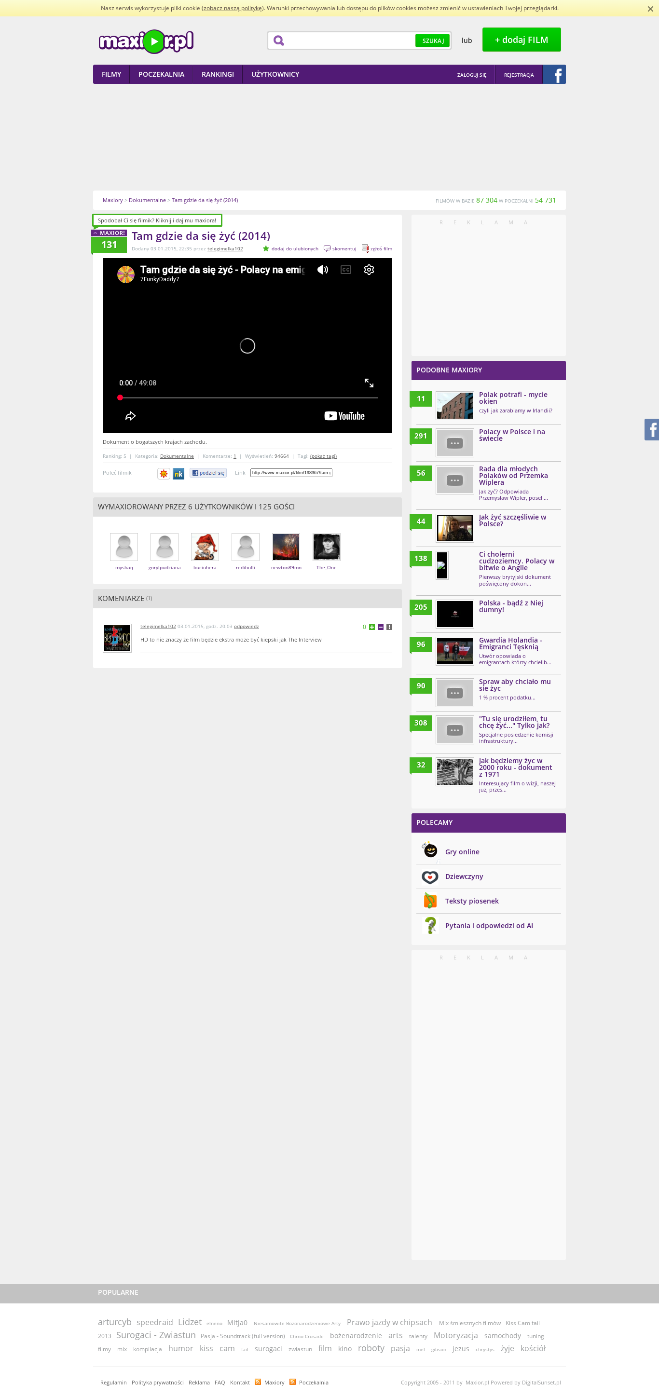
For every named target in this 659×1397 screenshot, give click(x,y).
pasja (400, 1348)
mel (420, 1349)
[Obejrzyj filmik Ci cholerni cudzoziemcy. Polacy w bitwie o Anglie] (442, 565)
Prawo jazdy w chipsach (390, 1322)
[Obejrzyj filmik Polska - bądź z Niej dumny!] (455, 614)
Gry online (462, 851)
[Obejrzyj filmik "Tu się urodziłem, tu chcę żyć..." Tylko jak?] (455, 729)
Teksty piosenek (472, 900)
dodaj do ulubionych (295, 248)
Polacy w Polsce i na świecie (512, 435)
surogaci (268, 1348)
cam (227, 1348)
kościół (533, 1348)
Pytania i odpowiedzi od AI (489, 925)
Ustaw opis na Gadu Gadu (163, 473)
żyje (507, 1348)
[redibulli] (246, 558)
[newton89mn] (286, 558)
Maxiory (274, 1382)
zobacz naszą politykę (233, 8)
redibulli (245, 567)
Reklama (199, 1382)
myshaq (124, 567)
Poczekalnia (314, 1382)
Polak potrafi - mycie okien (513, 398)
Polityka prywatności (158, 1382)
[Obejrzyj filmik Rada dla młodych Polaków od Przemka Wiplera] (455, 480)
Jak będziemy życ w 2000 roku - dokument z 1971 (515, 767)
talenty (418, 1336)
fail (244, 1349)
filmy (104, 1349)
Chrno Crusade (307, 1336)
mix (122, 1349)
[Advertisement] (329, 137)
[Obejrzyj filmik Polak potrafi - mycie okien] (455, 405)
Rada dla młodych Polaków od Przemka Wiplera (513, 475)
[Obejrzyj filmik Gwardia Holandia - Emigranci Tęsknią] (455, 651)
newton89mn (286, 567)
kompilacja (147, 1349)
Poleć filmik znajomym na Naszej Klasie (179, 473)
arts (395, 1335)
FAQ (220, 1382)
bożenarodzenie (356, 1335)
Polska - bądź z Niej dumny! (511, 606)
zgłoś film (381, 248)
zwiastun (300, 1349)
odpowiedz (246, 626)
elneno (214, 1323)
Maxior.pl (146, 41)
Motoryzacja (456, 1335)
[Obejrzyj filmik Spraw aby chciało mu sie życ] (455, 692)
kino (345, 1348)
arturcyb (115, 1322)
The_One (326, 567)
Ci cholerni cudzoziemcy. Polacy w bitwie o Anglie (516, 560)
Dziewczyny (464, 876)
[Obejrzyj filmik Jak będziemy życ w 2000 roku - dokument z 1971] (455, 771)
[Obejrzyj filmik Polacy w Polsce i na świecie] (455, 442)
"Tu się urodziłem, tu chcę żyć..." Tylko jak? (514, 722)
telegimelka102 (225, 248)
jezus (461, 1348)
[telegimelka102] (117, 650)
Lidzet (190, 1322)
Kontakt (240, 1382)
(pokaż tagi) (323, 455)
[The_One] (327, 558)
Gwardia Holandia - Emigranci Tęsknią (510, 643)
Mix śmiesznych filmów (470, 1323)
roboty (371, 1348)
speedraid (155, 1322)
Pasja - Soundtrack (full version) (243, 1336)
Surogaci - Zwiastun (156, 1335)
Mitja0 (237, 1322)
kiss (206, 1348)
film (325, 1348)
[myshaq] (124, 558)
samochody (502, 1335)
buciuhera (205, 567)
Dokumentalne (177, 455)
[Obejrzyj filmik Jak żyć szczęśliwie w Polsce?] (455, 528)
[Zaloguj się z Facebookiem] (554, 74)
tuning (535, 1336)
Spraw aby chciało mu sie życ (515, 685)
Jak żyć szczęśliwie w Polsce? (512, 520)
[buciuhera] (205, 558)
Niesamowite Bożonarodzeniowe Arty (298, 1323)
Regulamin (113, 1382)
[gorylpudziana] (164, 558)
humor (180, 1348)
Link (240, 472)
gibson (438, 1349)
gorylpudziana (165, 567)
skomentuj (344, 248)
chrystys (485, 1349)
